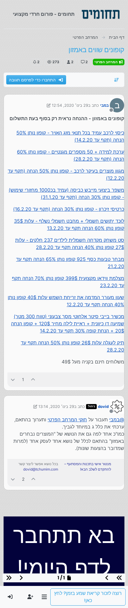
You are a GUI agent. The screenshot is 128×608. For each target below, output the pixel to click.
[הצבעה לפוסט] (33, 379)
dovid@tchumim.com (40, 469)
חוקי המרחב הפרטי (67, 420)
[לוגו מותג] (100, 14)
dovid (103, 406)
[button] (44, 597)
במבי (104, 105)
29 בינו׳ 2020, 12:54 (70, 105)
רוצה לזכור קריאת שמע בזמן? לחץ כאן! (88, 597)
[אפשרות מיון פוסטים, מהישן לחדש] (116, 79)
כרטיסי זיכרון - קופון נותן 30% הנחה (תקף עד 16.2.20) (68, 209)
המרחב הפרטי (106, 62)
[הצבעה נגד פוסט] (12, 379)
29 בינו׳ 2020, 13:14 (56, 406)
